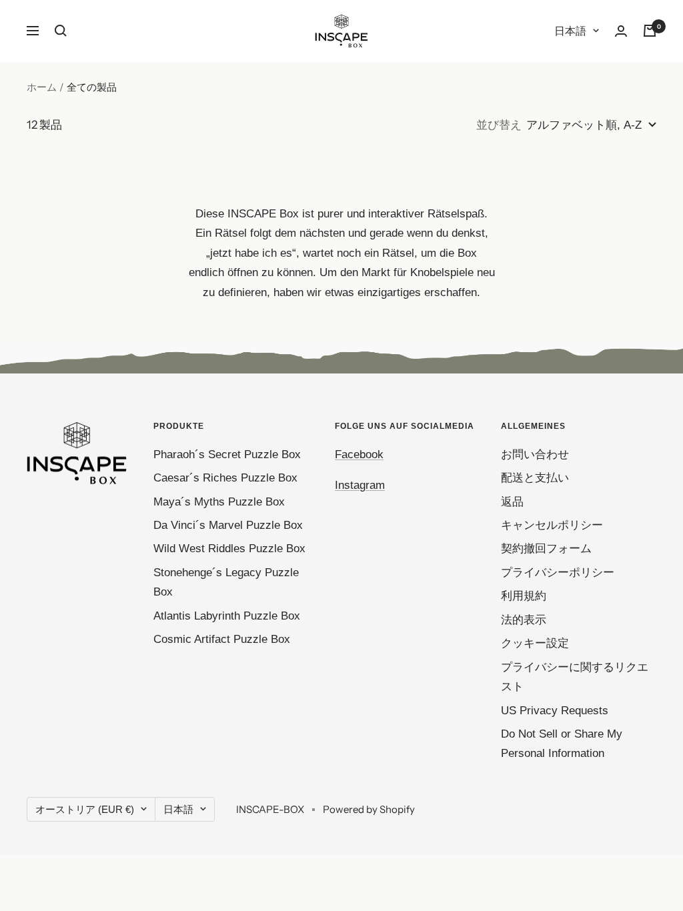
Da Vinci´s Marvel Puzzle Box (228, 525)
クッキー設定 (535, 643)
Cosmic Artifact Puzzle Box (221, 639)
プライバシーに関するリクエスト (574, 677)
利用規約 (523, 596)
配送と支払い (535, 478)
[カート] (649, 31)
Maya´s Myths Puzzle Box (219, 502)
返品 (512, 502)
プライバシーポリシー (557, 572)
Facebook (359, 454)
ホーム (42, 87)
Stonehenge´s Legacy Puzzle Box (226, 582)
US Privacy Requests (554, 710)
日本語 (570, 31)
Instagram (360, 485)
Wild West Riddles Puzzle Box (229, 548)
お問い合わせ (535, 454)
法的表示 (523, 620)
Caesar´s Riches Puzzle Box (225, 478)
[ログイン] (621, 31)
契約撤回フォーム (546, 548)
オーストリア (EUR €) (84, 809)
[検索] (61, 31)
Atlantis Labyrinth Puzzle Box (226, 616)
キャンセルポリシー (552, 525)
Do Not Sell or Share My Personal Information (561, 744)
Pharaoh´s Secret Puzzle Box (227, 454)
